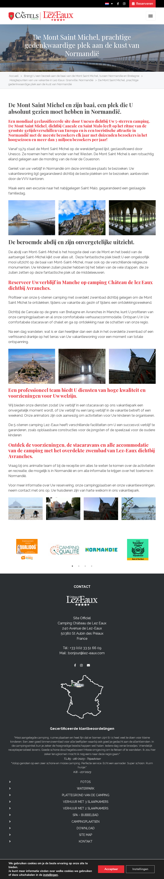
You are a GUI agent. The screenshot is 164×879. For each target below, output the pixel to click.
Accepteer (111, 869)
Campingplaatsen (86, 821)
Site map (85, 835)
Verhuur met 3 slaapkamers (85, 801)
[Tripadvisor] (137, 549)
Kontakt (85, 841)
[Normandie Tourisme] (100, 549)
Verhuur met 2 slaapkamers (85, 808)
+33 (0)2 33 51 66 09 (85, 648)
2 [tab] (79, 566)
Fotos (86, 782)
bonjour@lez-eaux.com (86, 653)
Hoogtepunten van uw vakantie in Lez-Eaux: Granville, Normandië (51, 80)
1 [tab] (72, 566)
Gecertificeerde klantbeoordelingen (82, 729)
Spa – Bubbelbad (85, 815)
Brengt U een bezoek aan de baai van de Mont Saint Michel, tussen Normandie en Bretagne (81, 75)
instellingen (50, 875)
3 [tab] (85, 566)
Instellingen (140, 869)
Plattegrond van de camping (85, 795)
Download (86, 828)
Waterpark (85, 788)
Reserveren (144, 3)
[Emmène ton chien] (27, 549)
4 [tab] (91, 566)
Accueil (14, 75)
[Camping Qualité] (63, 549)
